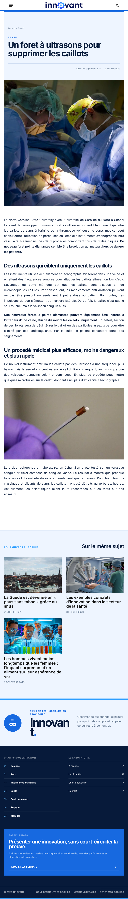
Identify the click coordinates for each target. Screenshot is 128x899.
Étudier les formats (64, 866)
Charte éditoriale (96, 782)
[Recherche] (117, 5)
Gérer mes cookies (112, 892)
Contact (96, 790)
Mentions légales (85, 892)
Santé (21, 28)
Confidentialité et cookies (53, 892)
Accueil (11, 28)
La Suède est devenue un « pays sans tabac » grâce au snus (30, 602)
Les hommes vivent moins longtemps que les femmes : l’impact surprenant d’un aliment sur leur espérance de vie (32, 668)
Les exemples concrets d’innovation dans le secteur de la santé (93, 602)
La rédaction (96, 774)
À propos (96, 766)
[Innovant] (64, 5)
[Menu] (11, 5)
